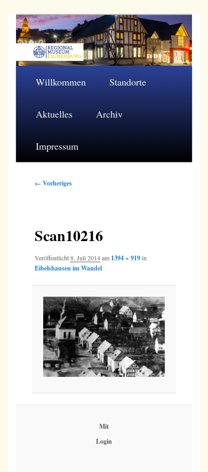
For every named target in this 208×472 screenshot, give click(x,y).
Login (104, 441)
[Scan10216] (104, 337)
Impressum (57, 146)
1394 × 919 (125, 257)
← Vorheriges (53, 183)
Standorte (127, 81)
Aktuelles (54, 113)
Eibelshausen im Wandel (68, 268)
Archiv (109, 113)
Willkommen (61, 81)
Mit (104, 426)
